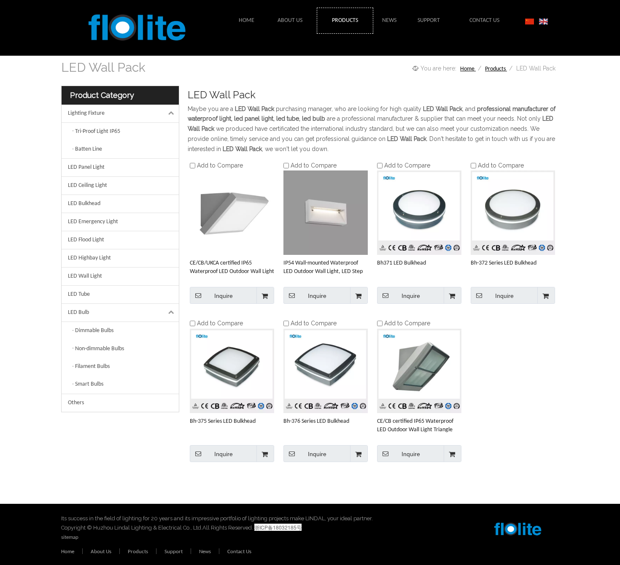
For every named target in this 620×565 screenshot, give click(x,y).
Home (67, 551)
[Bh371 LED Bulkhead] (419, 213)
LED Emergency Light (93, 222)
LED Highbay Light (89, 258)
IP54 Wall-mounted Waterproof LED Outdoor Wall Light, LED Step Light (323, 268)
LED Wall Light (85, 276)
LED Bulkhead (84, 203)
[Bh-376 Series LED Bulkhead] (325, 371)
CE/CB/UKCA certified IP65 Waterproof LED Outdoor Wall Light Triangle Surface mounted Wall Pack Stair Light (232, 268)
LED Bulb (78, 312)
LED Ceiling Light (87, 185)
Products (138, 551)
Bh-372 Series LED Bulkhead (503, 263)
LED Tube (79, 294)
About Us (101, 551)
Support (173, 551)
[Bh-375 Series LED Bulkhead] (232, 371)
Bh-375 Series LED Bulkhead (223, 421)
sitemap (69, 537)
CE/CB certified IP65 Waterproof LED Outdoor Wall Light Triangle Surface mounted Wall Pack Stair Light (415, 426)
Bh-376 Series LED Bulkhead (316, 421)
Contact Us (239, 551)
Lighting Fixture (86, 113)
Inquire (223, 295)
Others (76, 403)
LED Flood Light (86, 240)
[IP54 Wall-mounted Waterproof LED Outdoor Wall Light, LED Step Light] (325, 213)
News (205, 551)
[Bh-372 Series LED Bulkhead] (513, 213)
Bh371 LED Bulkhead (401, 263)
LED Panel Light (86, 167)
